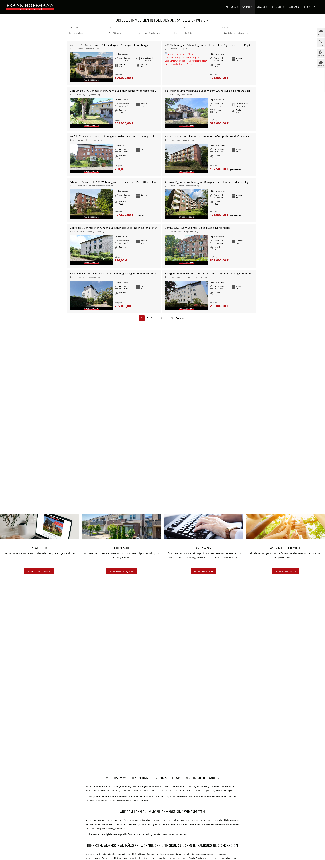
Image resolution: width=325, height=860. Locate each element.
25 (171, 318)
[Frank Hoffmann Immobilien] (30, 7)
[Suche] (315, 7)
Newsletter (139, 858)
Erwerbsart (73, 28)
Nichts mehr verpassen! (39, 571)
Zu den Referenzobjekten (121, 571)
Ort (184, 28)
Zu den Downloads (203, 571)
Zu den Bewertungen (285, 571)
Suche (225, 28)
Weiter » (180, 318)
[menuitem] (232, 7)
